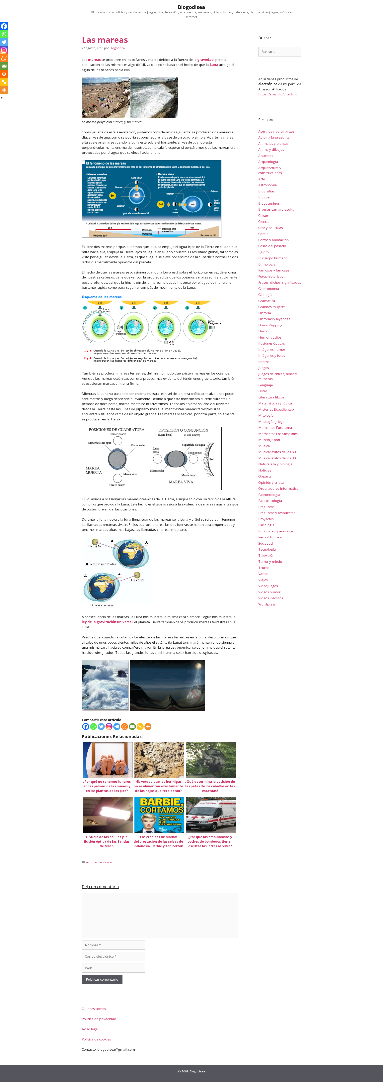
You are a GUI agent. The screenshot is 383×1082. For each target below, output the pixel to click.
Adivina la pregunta (274, 137)
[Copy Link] (140, 726)
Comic (263, 233)
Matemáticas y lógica (275, 403)
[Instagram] (109, 726)
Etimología (267, 264)
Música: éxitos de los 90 (277, 458)
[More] (147, 726)
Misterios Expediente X (276, 409)
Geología (265, 294)
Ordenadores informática (278, 488)
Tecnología (267, 549)
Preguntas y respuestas (276, 512)
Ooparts (264, 476)
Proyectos (266, 519)
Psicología (266, 525)
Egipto (263, 252)
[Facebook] (85, 726)
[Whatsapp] (93, 726)
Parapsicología (270, 500)
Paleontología (269, 494)
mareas (94, 59)
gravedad (205, 59)
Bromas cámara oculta (276, 209)
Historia (264, 313)
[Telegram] (116, 726)
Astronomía (94, 862)
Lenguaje (265, 385)
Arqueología (268, 161)
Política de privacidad (99, 1019)
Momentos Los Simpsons (278, 433)
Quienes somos (94, 1008)
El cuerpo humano (272, 258)
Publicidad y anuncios (275, 531)
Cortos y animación (273, 240)
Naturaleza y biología (275, 464)
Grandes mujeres (271, 306)
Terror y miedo (270, 561)
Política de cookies (96, 1039)
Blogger (264, 197)
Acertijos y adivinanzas (276, 131)
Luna (214, 64)
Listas (263, 391)
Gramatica (266, 300)
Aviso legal (90, 1029)
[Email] (132, 726)
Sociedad (265, 543)
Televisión (266, 555)
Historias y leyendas (274, 319)
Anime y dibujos (271, 149)
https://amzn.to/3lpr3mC (277, 94)
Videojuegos (268, 586)
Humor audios (269, 337)
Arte (261, 179)
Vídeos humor (269, 592)
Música (264, 446)
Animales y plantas (273, 143)
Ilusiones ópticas (271, 343)
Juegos (263, 367)
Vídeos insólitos (270, 598)
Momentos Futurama (275, 427)
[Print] (4, 74)
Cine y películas (270, 227)
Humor (264, 331)
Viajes (263, 580)
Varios (263, 573)
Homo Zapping (270, 325)
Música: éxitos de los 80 (277, 452)
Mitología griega (271, 421)
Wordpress (267, 604)
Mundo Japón (269, 439)
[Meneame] (124, 726)
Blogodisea (191, 7)
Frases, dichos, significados (279, 282)
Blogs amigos (269, 203)
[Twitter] (101, 726)
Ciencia (108, 862)
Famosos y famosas (273, 270)
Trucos (263, 567)
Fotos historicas (270, 276)
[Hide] (1, 97)
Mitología (266, 415)
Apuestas (265, 155)
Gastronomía (268, 288)
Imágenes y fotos (271, 355)
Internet (264, 361)
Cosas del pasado (272, 246)
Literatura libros (271, 397)
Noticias (264, 470)
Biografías (266, 191)
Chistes (263, 215)
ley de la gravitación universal (107, 622)
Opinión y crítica (271, 482)
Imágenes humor (271, 349)
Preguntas (266, 506)
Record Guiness (270, 537)
